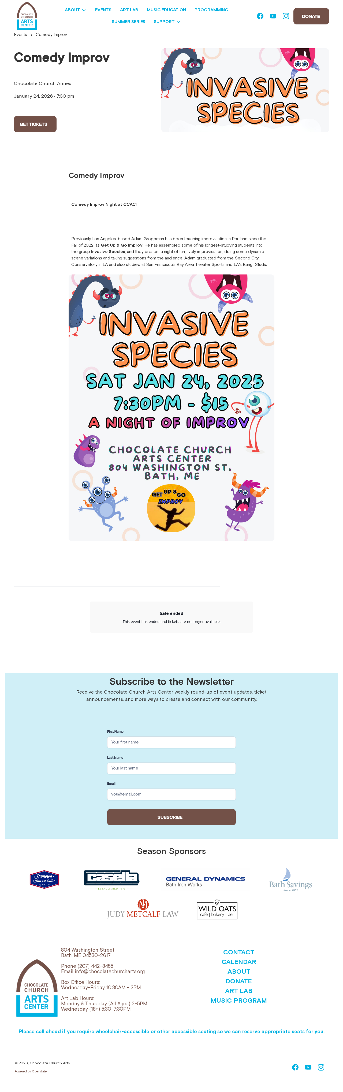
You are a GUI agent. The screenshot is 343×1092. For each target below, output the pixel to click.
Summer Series (128, 22)
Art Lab (129, 10)
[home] (27, 16)
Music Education (166, 10)
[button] (76, 10)
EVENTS (103, 10)
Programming (211, 10)
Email (111, 783)
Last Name (115, 757)
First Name (115, 731)
